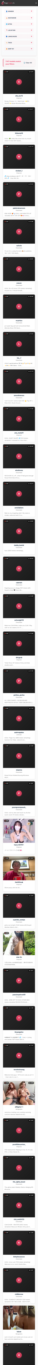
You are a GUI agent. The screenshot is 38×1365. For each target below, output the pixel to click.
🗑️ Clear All (27, 63)
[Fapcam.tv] (8, 3)
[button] (36, 3)
